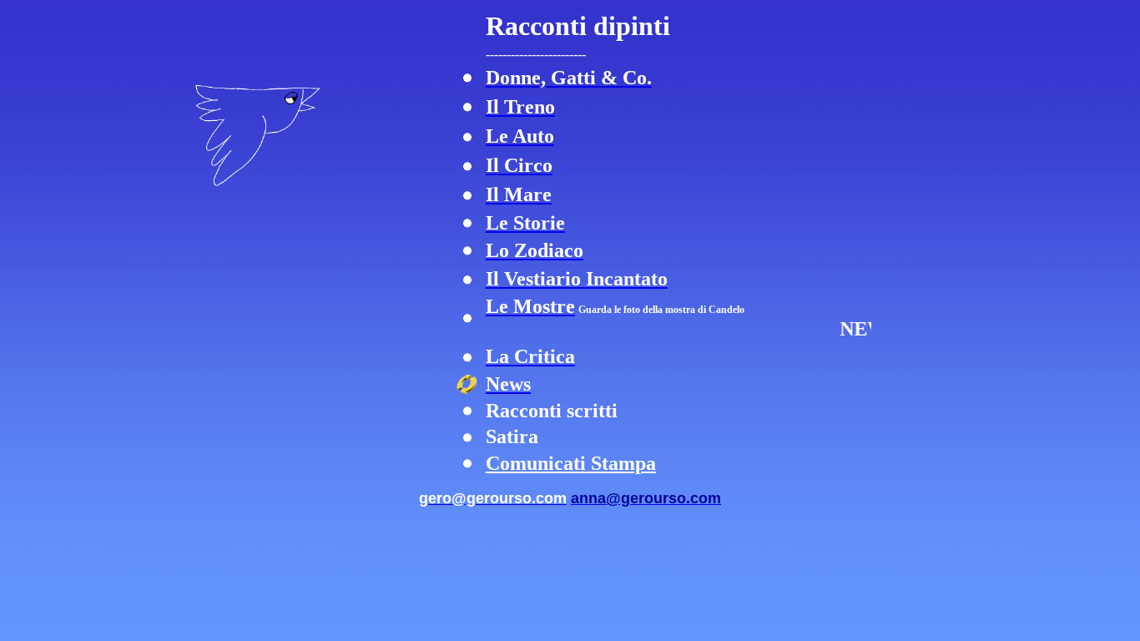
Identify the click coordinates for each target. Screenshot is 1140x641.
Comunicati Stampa (571, 463)
